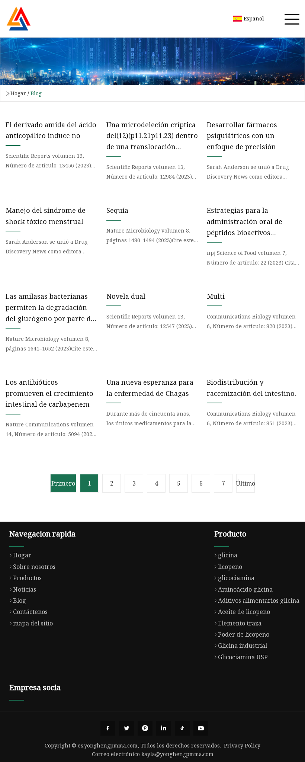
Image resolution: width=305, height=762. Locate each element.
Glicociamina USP (243, 657)
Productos (27, 578)
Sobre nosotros (34, 567)
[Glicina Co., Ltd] (19, 19)
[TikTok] (182, 728)
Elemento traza (239, 623)
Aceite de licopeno (244, 612)
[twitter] (126, 728)
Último (245, 483)
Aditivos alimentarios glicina (258, 600)
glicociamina (236, 578)
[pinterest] (145, 728)
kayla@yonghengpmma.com (177, 754)
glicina (227, 555)
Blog (19, 600)
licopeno (230, 567)
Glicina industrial (242, 645)
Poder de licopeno (243, 634)
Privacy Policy (242, 745)
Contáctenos (30, 612)
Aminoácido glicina (245, 589)
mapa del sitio (33, 623)
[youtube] (200, 728)
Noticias (24, 589)
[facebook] (107, 728)
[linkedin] (163, 728)
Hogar (18, 93)
